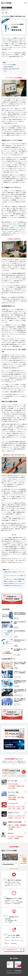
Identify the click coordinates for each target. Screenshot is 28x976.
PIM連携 (16, 825)
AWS (14, 808)
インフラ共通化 (11, 786)
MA (24, 815)
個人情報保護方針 (18, 970)
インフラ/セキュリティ (13, 803)
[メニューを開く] (25, 2)
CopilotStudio (20, 836)
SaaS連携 (10, 829)
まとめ (5, 71)
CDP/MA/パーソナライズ (13, 812)
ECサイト (18, 827)
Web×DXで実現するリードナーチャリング (14, 583)
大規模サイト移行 (20, 786)
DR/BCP (18, 808)
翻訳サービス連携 (12, 797)
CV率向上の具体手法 (8, 66)
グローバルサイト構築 (13, 792)
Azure (9, 808)
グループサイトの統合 (12, 784)
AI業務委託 (16, 838)
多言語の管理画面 (12, 799)
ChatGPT (10, 838)
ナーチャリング (18, 818)
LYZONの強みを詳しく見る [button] (11, 949)
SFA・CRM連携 (11, 827)
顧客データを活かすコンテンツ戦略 (12, 581)
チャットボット (11, 836)
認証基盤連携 (23, 825)
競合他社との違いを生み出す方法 (11, 69)
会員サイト (10, 825)
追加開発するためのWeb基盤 (14, 822)
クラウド (18, 806)
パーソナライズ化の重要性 (9, 64)
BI (23, 818)
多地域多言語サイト (12, 795)
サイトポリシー (9, 970)
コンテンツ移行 (11, 788)
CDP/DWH (10, 818)
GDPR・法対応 (21, 797)
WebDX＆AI (10, 833)
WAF (23, 806)
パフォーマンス (11, 806)
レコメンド (10, 815)
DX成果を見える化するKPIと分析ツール (13, 585)
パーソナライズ (18, 815)
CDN (23, 808)
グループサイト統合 (12, 781)
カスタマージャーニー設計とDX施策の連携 (14, 579)
